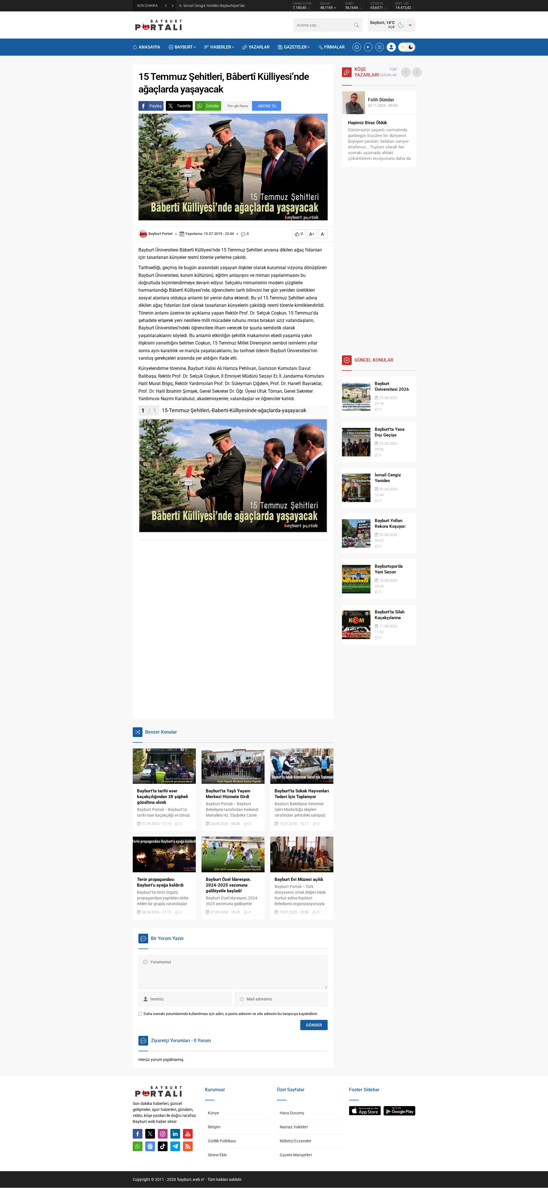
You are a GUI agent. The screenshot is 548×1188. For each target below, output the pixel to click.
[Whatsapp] (137, 1146)
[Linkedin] (175, 1134)
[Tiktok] (163, 1146)
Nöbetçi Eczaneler (295, 1141)
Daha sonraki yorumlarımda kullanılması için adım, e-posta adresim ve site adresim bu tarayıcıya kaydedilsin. (231, 1014)
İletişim (214, 1127)
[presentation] (406, 72)
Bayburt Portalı (160, 233)
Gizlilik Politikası (222, 1141)
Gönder (212, 106)
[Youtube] (188, 1134)
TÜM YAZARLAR (388, 72)
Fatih (381, 99)
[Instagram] (163, 1134)
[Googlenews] (150, 1146)
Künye (213, 1113)
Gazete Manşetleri (296, 1155)
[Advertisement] (274, 587)
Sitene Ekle (217, 1155)
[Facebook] (137, 1134)
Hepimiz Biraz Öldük (367, 122)
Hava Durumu (292, 1113)
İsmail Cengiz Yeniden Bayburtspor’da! (214, 5)
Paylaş (156, 106)
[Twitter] (150, 1134)
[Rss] (188, 1146)
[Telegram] (175, 1146)
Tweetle (184, 106)
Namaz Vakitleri (294, 1127)
